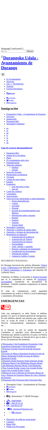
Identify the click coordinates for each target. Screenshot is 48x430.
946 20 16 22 (16, 403)
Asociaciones (12, 196)
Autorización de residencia (23, 237)
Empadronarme (12, 163)
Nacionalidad (17, 244)
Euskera (15, 220)
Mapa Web (11, 424)
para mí (15, 189)
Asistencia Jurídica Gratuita (23, 256)
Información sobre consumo (23, 215)
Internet (15, 218)
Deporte (15, 208)
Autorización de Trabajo (22, 239)
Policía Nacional (40, 277)
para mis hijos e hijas (20, 187)
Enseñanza (10, 184)
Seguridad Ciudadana (15, 124)
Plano (8, 158)
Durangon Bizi (12, 121)
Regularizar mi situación (16, 234)
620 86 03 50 (15, 405)
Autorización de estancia (22, 242)
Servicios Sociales (14, 172)
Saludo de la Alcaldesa (15, 155)
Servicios (10, 81)
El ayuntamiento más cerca (17, 160)
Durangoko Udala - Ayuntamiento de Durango (26, 114)
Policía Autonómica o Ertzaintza (17, 270)
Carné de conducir (14, 191)
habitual (15, 167)
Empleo (9, 182)
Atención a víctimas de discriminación (22, 232)
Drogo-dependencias (20, 201)
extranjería (42, 279)
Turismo (9, 86)
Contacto (10, 422)
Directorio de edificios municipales (21, 419)
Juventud (15, 206)
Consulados (11, 194)
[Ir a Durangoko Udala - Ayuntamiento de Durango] (24, 67)
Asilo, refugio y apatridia (22, 246)
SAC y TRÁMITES (15, 84)
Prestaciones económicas (16, 175)
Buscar (30, 51)
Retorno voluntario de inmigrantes (26, 249)
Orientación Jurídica (20, 254)
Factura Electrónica (14, 89)
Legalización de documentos (24, 251)
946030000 (15, 401)
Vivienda (10, 177)
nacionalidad (6, 282)
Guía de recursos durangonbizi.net (16, 148)
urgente (15, 170)
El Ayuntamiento (13, 79)
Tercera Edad (17, 225)
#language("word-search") (12, 48)
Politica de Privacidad (15, 426)
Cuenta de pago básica (15, 179)
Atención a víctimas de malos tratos (21, 230)
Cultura (15, 203)
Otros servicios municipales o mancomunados (25, 198)
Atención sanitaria (14, 165)
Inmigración (11, 119)
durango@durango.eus (21, 409)
